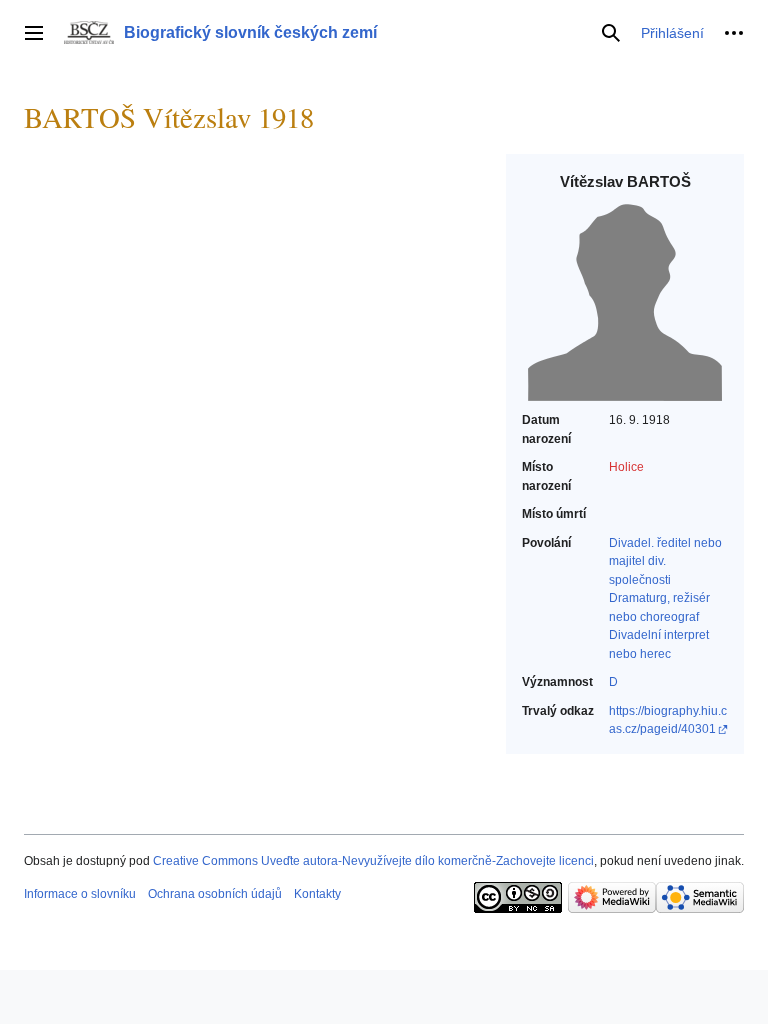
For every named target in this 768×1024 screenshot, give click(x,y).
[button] (34, 33)
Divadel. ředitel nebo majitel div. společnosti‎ (665, 561)
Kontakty (317, 894)
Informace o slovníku (80, 894)
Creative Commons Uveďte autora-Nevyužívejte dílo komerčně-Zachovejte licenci (373, 861)
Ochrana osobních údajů (215, 894)
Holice (626, 467)
